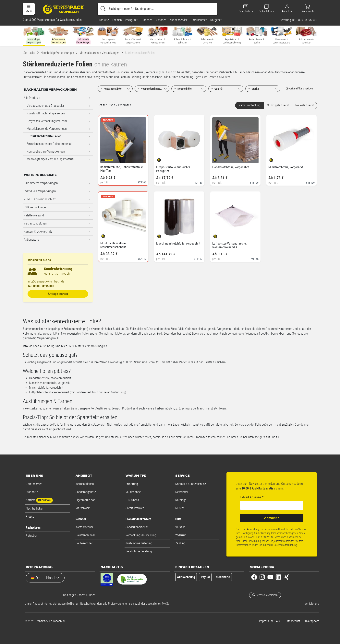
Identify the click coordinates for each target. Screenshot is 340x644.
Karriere (38, 500)
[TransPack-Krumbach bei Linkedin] (278, 577)
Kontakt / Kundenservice (190, 484)
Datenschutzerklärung (285, 544)
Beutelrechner (84, 543)
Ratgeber (31, 535)
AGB (279, 621)
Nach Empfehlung (249, 105)
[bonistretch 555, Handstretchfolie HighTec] (106, 159)
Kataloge (180, 500)
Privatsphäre (311, 621)
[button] (29, 9)
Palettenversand (34, 215)
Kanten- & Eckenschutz (38, 231)
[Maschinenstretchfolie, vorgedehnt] (162, 235)
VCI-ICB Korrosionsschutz (40, 199)
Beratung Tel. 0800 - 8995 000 (298, 20)
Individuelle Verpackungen (40, 191)
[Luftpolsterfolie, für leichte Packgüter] (162, 159)
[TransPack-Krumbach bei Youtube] (270, 577)
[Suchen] (103, 9)
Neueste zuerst (304, 105)
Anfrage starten (58, 294)
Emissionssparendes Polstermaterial (49, 144)
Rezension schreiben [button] (266, 595)
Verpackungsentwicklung (141, 535)
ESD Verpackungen (35, 207)
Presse (30, 516)
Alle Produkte (32, 98)
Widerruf (180, 535)
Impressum (266, 621)
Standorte (32, 492)
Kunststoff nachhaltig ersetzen (46, 113)
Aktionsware (31, 239)
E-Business (132, 500)
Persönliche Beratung (139, 551)
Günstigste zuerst (278, 105)
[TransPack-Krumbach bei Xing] (286, 577)
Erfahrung (132, 484)
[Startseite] (64, 9)
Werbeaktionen (85, 484)
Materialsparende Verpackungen (47, 129)
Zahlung (180, 543)
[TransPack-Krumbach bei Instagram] (262, 577)
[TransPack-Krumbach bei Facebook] (254, 577)
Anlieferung (312, 603)
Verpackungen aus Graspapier (45, 106)
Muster (179, 508)
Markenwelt (83, 508)
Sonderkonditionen (137, 527)
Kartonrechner (84, 527)
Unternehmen (34, 484)
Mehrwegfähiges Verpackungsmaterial (50, 159)
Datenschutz (292, 621)
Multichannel (133, 492)
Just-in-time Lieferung (139, 543)
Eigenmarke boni (86, 500)
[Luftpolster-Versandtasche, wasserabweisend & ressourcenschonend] (218, 235)
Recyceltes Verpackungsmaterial (47, 121)
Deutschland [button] (45, 577)
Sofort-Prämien (135, 508)
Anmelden (271, 518)
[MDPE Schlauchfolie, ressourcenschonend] (106, 235)
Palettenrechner (85, 535)
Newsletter (181, 492)
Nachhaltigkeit (34, 508)
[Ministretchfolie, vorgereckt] (274, 159)
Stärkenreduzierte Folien (45, 136)
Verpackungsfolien (35, 223)
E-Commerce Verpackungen (41, 183)
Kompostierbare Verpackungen (46, 151)
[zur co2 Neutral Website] (132, 580)
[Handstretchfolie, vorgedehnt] (218, 159)
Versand (180, 527)
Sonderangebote (86, 492)
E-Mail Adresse (250, 497)
